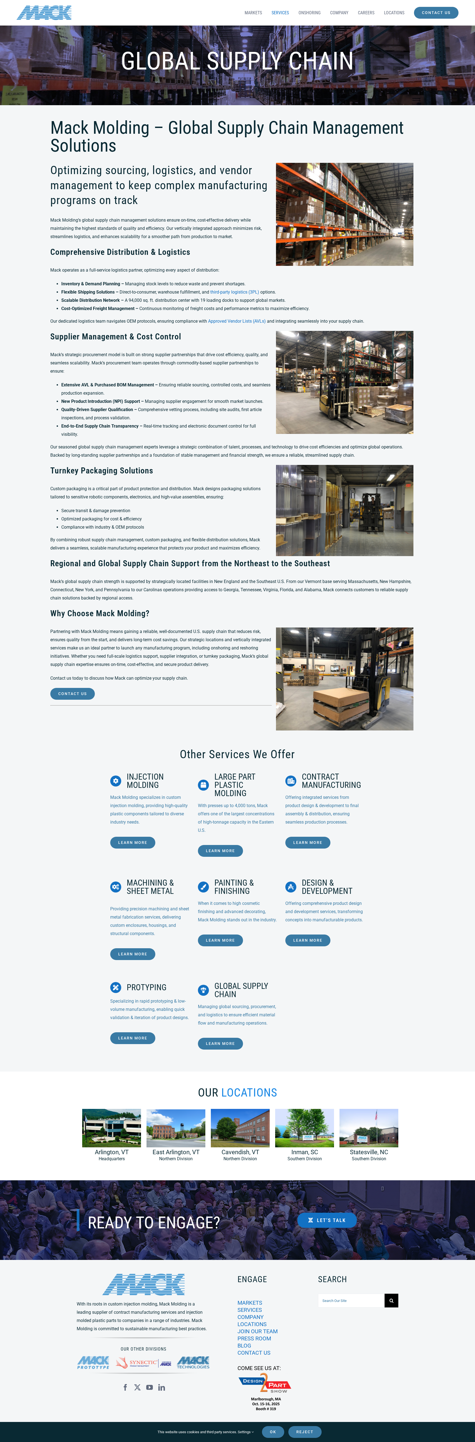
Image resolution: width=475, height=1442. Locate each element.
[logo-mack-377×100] (143, 1275)
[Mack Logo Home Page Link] (71, 13)
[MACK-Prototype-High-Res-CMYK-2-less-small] (93, 1358)
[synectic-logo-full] (143, 1358)
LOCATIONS (252, 1324)
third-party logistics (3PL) (234, 292)
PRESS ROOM (254, 1338)
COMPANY (251, 1317)
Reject (305, 1432)
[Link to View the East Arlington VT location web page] (173, 1138)
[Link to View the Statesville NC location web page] (366, 1138)
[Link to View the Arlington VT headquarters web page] (109, 1138)
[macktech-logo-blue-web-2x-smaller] (193, 1358)
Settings (245, 1432)
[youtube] (149, 1387)
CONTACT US (254, 1352)
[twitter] (137, 1387)
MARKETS (250, 1302)
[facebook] (125, 1387)
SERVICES (250, 1310)
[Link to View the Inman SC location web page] (302, 1138)
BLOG (244, 1345)
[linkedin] (161, 1387)
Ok (273, 1432)
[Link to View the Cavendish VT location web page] (237, 1138)
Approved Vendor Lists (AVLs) (237, 321)
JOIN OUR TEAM (258, 1331)
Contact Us (72, 693)
